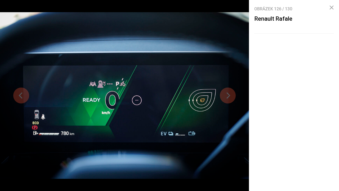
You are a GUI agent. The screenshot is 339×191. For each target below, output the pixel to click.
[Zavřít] (331, 7)
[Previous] (21, 95)
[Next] (228, 95)
